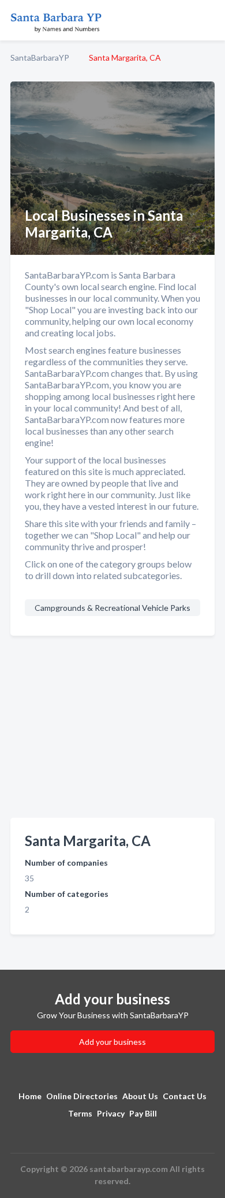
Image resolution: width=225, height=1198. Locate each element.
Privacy (111, 1113)
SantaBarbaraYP (39, 57)
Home (30, 1096)
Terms (80, 1113)
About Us (140, 1096)
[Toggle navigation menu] (209, 20)
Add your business (112, 1042)
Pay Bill (143, 1113)
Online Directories (82, 1096)
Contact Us (185, 1096)
